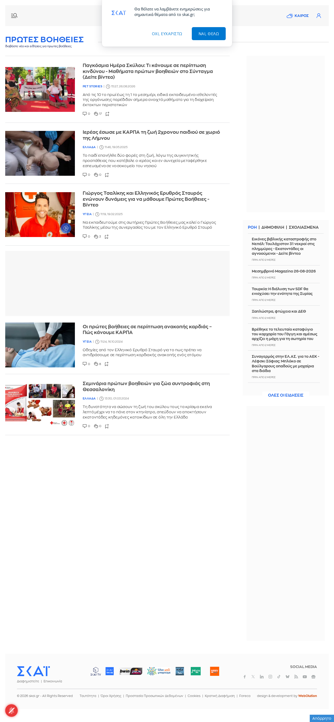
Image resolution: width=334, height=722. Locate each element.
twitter (253, 676)
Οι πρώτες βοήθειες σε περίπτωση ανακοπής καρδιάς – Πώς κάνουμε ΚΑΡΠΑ (147, 329)
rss (296, 676)
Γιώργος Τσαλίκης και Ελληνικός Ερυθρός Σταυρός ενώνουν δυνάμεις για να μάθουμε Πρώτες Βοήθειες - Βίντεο (146, 199)
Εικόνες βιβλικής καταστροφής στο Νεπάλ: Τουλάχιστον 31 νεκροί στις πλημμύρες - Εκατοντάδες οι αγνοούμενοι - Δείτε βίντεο (284, 246)
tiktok (279, 676)
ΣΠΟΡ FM (130, 671)
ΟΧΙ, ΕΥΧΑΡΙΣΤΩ (167, 33)
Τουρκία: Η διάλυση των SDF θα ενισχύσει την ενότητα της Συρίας (282, 291)
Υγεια (87, 214)
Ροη (252, 227)
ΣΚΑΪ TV (95, 671)
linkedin (261, 676)
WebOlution (307, 695)
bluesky (287, 676)
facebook (244, 676)
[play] (40, 214)
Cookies (194, 695)
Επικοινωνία (53, 681)
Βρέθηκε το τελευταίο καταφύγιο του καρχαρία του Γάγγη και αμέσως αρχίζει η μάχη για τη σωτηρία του (284, 334)
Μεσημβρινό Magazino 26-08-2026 (284, 271)
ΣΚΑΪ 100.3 (109, 671)
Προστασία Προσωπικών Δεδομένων (154, 695)
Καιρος (302, 15)
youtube (304, 676)
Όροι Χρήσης (111, 695)
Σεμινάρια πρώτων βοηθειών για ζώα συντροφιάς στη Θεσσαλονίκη (146, 386)
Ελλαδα (89, 147)
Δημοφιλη (272, 227)
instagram (270, 676)
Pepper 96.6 (179, 671)
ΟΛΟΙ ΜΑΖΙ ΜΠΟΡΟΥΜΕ (154, 674)
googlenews (313, 676)
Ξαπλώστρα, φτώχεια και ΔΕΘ (279, 311)
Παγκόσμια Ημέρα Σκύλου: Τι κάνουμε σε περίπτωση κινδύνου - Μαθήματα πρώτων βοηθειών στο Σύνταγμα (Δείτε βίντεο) (148, 71)
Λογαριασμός (319, 16)
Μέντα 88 (195, 671)
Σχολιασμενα (304, 227)
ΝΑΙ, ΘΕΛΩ (209, 33)
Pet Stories (93, 86)
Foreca (244, 695)
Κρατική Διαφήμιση (220, 695)
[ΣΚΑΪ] (33, 671)
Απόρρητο (321, 718)
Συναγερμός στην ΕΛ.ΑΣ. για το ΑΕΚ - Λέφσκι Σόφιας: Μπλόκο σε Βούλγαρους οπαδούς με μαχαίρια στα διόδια (285, 364)
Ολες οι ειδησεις (285, 395)
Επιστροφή (321, 704)
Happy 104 (214, 671)
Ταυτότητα (88, 695)
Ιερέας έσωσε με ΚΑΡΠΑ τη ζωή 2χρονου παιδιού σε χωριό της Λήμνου (151, 135)
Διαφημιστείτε (28, 681)
